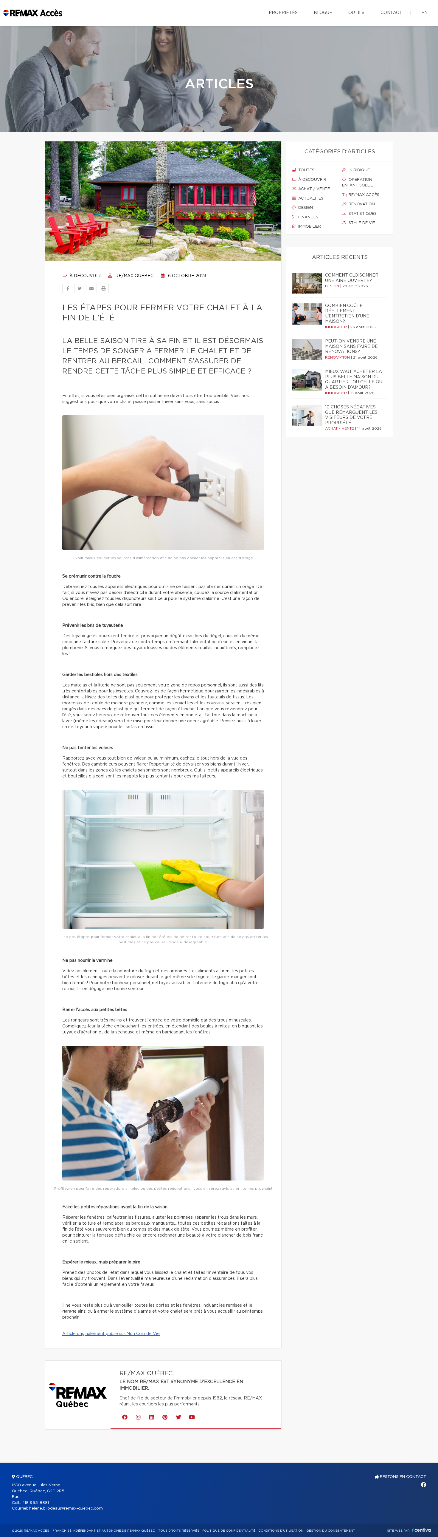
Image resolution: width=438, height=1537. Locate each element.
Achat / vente (313, 189)
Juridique (358, 170)
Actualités (310, 198)
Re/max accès (363, 195)
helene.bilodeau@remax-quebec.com (66, 1508)
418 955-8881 (35, 1503)
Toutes (305, 170)
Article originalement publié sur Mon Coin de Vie (111, 1334)
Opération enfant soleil (357, 183)
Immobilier (309, 227)
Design (305, 208)
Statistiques (362, 214)
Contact (391, 13)
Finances (307, 217)
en (424, 13)
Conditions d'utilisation (280, 1530)
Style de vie (361, 223)
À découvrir (84, 276)
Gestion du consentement (330, 1530)
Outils (356, 13)
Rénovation (361, 204)
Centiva (421, 1530)
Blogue (323, 13)
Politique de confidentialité (228, 1530)
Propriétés (283, 13)
